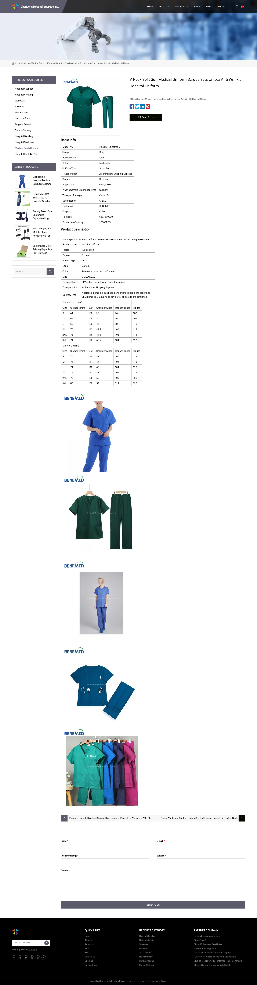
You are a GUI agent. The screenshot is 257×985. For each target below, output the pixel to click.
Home (150, 6)
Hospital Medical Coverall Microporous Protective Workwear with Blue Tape (115, 818)
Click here (32, 949)
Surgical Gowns (23, 124)
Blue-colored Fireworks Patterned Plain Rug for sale (218, 961)
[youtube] (32, 957)
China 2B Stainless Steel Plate (208, 944)
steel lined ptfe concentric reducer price (212, 952)
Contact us (223, 6)
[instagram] (38, 957)
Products (180, 6)
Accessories (21, 112)
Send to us (148, 117)
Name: (64, 841)
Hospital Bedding (24, 136)
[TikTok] (43, 957)
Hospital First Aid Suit (26, 154)
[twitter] (26, 957)
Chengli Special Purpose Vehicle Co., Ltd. (213, 965)
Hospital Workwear (25, 142)
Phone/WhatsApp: (70, 856)
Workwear (20, 100)
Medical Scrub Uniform (42, 63)
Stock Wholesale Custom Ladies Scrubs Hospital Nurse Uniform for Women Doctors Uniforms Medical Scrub (196, 818)
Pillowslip (20, 106)
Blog (208, 6)
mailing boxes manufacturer (207, 936)
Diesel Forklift (200, 940)
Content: (65, 870)
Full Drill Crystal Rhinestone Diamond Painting (215, 957)
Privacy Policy (91, 965)
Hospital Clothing (24, 94)
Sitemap (89, 961)
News (197, 6)
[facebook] (14, 957)
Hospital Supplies (24, 88)
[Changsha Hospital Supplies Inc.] (26, 932)
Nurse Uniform (22, 118)
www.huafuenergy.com (205, 948)
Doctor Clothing (23, 130)
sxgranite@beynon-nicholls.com (153, 981)
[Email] (46, 943)
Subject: (161, 856)
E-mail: (161, 841)
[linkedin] (20, 957)
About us (164, 6)
